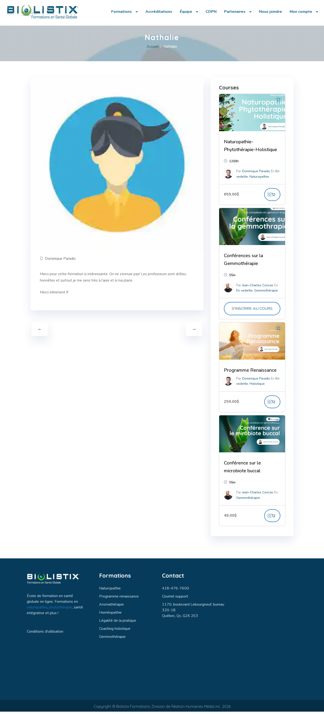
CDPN (211, 11)
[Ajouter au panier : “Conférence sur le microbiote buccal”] (272, 515)
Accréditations (158, 11)
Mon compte (301, 11)
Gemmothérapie (266, 290)
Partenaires (234, 11)
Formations (121, 11)
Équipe (186, 11)
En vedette (244, 290)
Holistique (257, 383)
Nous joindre (270, 11)
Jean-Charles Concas (257, 285)
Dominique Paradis (60, 258)
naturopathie (37, 607)
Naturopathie (259, 176)
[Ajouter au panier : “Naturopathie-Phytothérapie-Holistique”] (272, 194)
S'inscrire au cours (252, 308)
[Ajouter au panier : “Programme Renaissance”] (272, 401)
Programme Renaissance (250, 370)
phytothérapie (60, 607)
